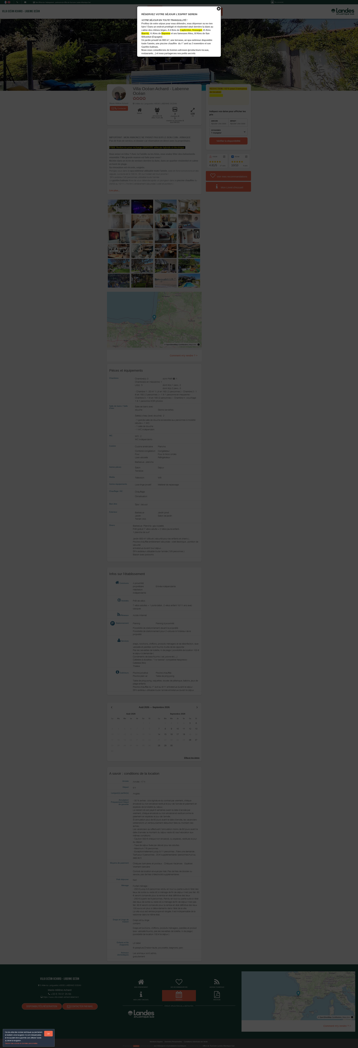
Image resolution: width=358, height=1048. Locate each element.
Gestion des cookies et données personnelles (21, 1043)
